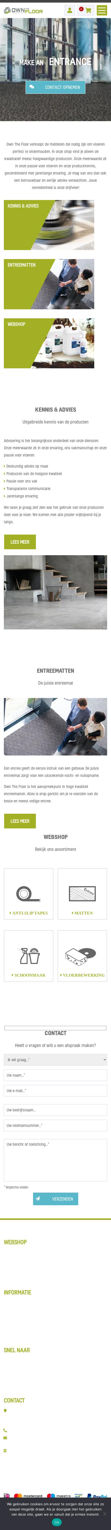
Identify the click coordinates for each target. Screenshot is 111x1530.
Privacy (10, 1339)
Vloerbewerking (18, 1274)
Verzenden (62, 1199)
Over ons (12, 1382)
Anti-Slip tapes (17, 1252)
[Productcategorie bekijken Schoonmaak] (29, 956)
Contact (10, 1389)
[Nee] (104, 1513)
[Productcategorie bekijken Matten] (82, 893)
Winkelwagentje (18, 1317)
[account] (70, 10)
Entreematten (16, 1367)
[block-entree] (49, 284)
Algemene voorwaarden (25, 1324)
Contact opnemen (62, 87)
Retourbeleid (15, 1332)
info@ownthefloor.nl (28, 1437)
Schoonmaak (15, 1266)
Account (11, 1309)
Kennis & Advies (18, 1360)
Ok (56, 1522)
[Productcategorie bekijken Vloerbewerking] (82, 956)
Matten (10, 1259)
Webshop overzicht (21, 1302)
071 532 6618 (22, 1430)
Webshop (12, 1374)
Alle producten (17, 1281)
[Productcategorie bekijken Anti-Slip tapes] (28, 893)
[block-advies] (49, 225)
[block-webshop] (49, 343)
